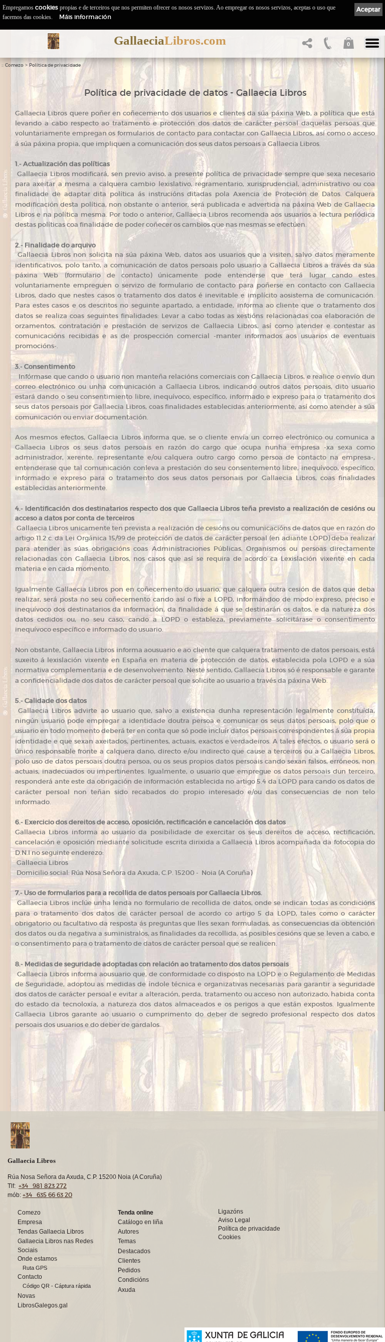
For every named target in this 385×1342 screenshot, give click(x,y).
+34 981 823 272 (43, 1185)
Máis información (85, 17)
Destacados (134, 1251)
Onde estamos (37, 1259)
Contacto (30, 1277)
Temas (127, 1241)
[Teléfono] (326, 46)
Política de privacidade (55, 65)
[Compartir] (306, 46)
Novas (26, 1296)
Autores (128, 1232)
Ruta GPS (35, 1268)
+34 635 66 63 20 (47, 1195)
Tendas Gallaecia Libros (51, 1232)
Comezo (14, 65)
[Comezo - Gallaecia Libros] (53, 41)
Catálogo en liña (140, 1222)
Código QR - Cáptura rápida (57, 1286)
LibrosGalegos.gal (43, 1305)
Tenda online (135, 1213)
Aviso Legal (234, 1220)
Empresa (30, 1222)
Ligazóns (230, 1212)
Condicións (133, 1280)
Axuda (126, 1290)
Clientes (129, 1261)
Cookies (229, 1237)
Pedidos (129, 1270)
